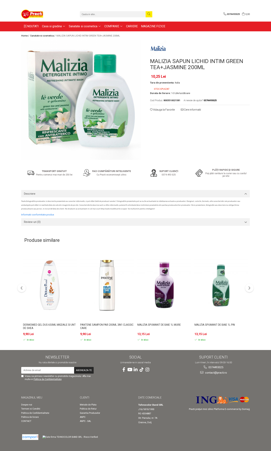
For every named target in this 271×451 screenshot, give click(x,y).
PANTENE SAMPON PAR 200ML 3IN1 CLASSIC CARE (106, 326)
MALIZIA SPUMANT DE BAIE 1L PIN (214, 324)
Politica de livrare (30, 417)
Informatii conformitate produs (37, 214)
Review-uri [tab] (32, 222)
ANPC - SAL (85, 421)
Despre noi (26, 404)
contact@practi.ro (215, 372)
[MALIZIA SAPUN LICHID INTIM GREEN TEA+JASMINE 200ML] (81, 100)
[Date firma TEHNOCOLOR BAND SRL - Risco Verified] (70, 437)
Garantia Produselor (90, 413)
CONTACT (26, 421)
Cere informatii (192, 109)
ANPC (83, 417)
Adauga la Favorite (164, 109)
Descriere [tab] (29, 193)
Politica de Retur (88, 409)
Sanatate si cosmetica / (43, 35)
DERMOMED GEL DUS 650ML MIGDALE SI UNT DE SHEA (49, 326)
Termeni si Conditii (30, 409)
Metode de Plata (88, 404)
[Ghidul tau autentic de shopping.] (30, 437)
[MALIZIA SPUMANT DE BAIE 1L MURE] (164, 285)
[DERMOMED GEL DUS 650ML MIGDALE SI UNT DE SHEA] (50, 285)
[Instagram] (147, 369)
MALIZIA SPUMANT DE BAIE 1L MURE (159, 324)
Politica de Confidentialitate (48, 379)
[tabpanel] (81, 100)
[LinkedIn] (135, 369)
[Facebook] (123, 369)
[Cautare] (149, 14)
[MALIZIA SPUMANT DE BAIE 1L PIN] (221, 285)
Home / (25, 35)
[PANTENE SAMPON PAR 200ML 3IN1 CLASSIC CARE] (107, 285)
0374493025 (215, 367)
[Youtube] (129, 369)
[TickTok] (141, 369)
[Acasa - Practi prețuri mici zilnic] (39, 14)
